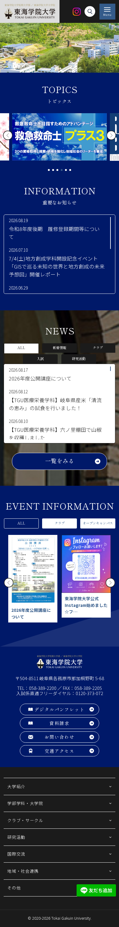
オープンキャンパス (98, 523)
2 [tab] (53, 170)
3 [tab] (57, 170)
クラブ (98, 347)
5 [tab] (66, 170)
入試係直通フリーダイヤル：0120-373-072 (59, 693)
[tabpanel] (59, 137)
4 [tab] (62, 170)
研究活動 (78, 358)
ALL (21, 347)
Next (111, 135)
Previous (8, 135)
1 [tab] (49, 170)
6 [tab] (70, 170)
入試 (40, 358)
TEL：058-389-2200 (36, 688)
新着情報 (59, 347)
